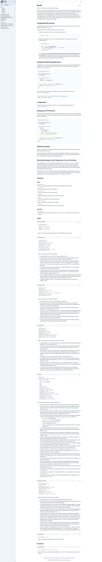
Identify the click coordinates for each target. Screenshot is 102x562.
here (72, 356)
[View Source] (80, 4)
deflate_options (48, 491)
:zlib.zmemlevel (45, 228)
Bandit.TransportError (5, 28)
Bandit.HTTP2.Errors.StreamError (7, 25)
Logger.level (47, 392)
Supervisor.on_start (53, 549)
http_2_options (48, 397)
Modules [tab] (6, 4)
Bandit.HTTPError (4, 26)
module (43, 378)
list (47, 330)
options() (39, 197)
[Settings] (80, 1)
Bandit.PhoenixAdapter (5, 15)
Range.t (56, 334)
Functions (4, 12)
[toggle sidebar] (14, 1)
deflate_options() (40, 184)
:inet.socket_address (45, 382)
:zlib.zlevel (43, 225)
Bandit (5, 1)
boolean (43, 241)
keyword (49, 295)
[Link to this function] (36, 547)
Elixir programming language (65, 560)
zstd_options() (40, 204)
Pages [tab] (2, 4)
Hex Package (45, 557)
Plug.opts (51, 378)
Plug (55, 11)
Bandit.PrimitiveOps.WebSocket (7, 17)
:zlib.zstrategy (45, 229)
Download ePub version (70, 557)
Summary (3, 10)
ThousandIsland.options (54, 393)
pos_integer (50, 242)
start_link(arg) (40, 211)
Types (3, 11)
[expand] (14, 7)
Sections (3, 8)
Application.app (46, 388)
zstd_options (46, 333)
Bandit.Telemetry (4, 18)
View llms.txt (63, 557)
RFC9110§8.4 (47, 344)
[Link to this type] (36, 222)
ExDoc (53, 560)
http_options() (40, 194)
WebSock (61, 11)
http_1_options (48, 396)
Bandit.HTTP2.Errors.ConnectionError (7, 23)
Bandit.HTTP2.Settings (5, 14)
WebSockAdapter (75, 153)
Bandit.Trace (3, 20)
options (45, 549)
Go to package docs (56, 557)
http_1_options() (40, 187)
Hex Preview (51, 557)
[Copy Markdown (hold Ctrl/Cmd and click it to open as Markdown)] (78, 4)
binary (45, 386)
